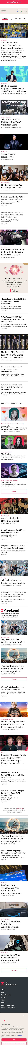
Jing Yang (5, 127)
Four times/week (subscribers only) (12, 424)
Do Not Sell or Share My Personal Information (14, 1043)
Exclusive (4, 40)
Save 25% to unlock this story (14, 2)
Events (3, 1002)
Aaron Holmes (6, 962)
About (3, 990)
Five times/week (6, 452)
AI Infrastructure (7, 719)
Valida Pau (10, 93)
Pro (2, 992)
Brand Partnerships (7, 1005)
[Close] (23, 1015)
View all (14, 491)
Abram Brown (6, 523)
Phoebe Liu (5, 93)
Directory (20, 808)
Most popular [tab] (20, 18)
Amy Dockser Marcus (7, 585)
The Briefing (5, 182)
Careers (3, 997)
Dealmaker (4, 883)
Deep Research (6, 995)
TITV (2, 752)
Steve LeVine (6, 257)
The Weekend (5, 515)
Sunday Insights (6, 117)
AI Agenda (4, 151)
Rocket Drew (6, 673)
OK (14, 1039)
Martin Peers (6, 190)
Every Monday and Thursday (9, 480)
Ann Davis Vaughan (7, 729)
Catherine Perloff (7, 60)
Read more (14, 970)
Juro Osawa (12, 127)
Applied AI (4, 952)
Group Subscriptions (8, 1008)
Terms (6, 1036)
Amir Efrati (17, 93)
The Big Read (5, 578)
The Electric (5, 247)
